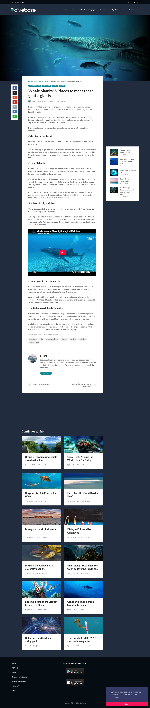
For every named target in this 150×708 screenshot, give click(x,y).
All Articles (15, 668)
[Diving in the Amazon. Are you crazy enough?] (41, 553)
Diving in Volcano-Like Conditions (79, 531)
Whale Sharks (34, 342)
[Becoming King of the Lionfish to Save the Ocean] (41, 589)
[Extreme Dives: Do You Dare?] (114, 172)
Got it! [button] (127, 704)
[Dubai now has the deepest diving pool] (41, 625)
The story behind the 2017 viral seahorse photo (81, 639)
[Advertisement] (62, 411)
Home (64, 10)
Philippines (82, 339)
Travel (73, 10)
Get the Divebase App (17, 2)
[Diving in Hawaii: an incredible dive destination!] (41, 444)
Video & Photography (87, 10)
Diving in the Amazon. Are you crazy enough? (39, 567)
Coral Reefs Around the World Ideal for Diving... (80, 458)
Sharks (55, 85)
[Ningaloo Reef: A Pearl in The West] (41, 481)
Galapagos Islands (52, 339)
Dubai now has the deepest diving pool (39, 639)
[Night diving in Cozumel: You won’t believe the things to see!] (83, 553)
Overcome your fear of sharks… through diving (127, 161)
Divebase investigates (109, 10)
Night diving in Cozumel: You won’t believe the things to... (82, 567)
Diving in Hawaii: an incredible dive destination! (41, 458)
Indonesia (64, 339)
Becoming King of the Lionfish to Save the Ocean (41, 603)
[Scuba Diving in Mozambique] (114, 181)
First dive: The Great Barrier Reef (82, 495)
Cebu (41, 339)
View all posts (46, 373)
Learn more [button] (114, 697)
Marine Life (133, 10)
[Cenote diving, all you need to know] (114, 152)
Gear (123, 10)
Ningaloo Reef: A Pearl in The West (41, 495)
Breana (33, 101)
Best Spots (33, 339)
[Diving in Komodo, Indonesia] (41, 517)
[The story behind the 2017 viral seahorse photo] (83, 625)
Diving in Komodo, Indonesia (40, 529)
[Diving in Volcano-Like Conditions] (83, 517)
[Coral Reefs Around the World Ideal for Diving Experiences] (83, 444)
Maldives (73, 339)
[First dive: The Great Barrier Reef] (83, 481)
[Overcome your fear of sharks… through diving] (114, 161)
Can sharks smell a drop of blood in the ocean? (81, 603)
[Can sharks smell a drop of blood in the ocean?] (83, 589)
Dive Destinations (44, 81)
